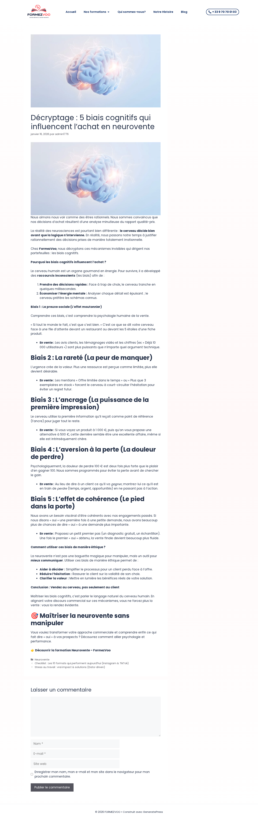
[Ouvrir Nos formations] (108, 12)
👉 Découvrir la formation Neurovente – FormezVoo (71, 650)
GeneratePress (153, 812)
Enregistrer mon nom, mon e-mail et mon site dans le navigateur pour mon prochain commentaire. (92, 774)
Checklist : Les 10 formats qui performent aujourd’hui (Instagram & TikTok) (82, 663)
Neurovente (42, 659)
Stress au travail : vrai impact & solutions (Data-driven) (70, 667)
